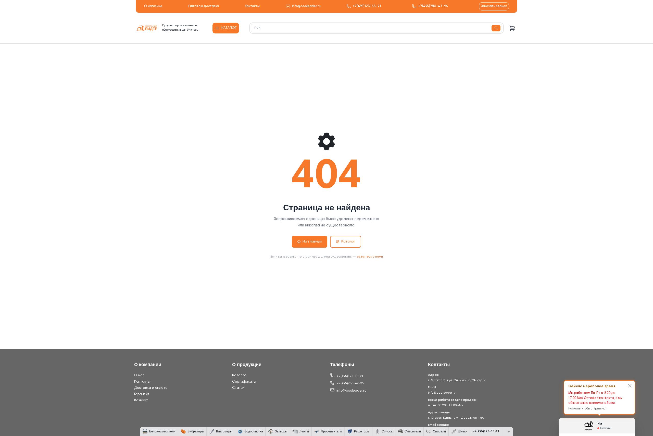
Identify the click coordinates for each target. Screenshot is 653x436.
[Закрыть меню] (508, 431)
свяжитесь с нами (370, 256)
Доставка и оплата (151, 388)
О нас (139, 375)
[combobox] (376, 28)
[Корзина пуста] (512, 28)
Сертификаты (244, 382)
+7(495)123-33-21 (367, 6)
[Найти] (496, 28)
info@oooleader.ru (306, 6)
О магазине (153, 6)
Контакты (252, 6)
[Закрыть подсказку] (630, 386)
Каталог (348, 242)
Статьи (238, 388)
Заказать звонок (494, 6)
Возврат (141, 400)
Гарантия (141, 394)
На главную (312, 242)
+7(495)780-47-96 (433, 6)
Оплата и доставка (203, 6)
